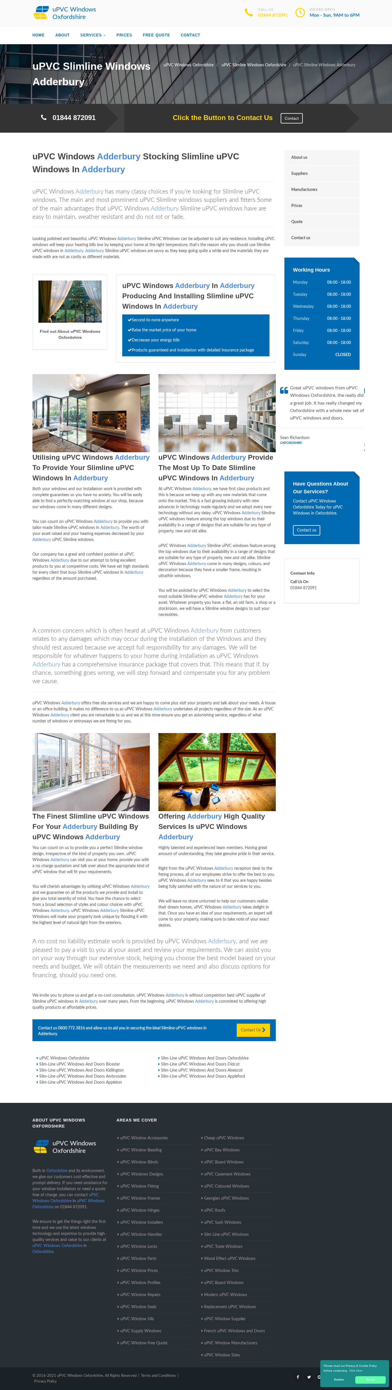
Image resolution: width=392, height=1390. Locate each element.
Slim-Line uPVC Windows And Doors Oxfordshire (205, 1058)
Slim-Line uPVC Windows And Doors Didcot (200, 1064)
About (62, 35)
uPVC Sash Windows (222, 1223)
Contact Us (251, 1030)
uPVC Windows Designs (141, 1174)
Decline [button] (339, 1379)
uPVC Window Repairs (140, 1295)
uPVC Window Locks (138, 1247)
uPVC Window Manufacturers (230, 1343)
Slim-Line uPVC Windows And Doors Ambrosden (82, 1076)
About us (299, 158)
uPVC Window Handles (141, 1235)
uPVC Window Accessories (144, 1138)
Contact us (300, 238)
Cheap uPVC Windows (224, 1138)
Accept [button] (370, 1379)
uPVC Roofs (214, 1211)
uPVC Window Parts (138, 1259)
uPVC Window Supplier (225, 1319)
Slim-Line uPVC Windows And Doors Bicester (79, 1064)
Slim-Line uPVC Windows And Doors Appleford (203, 1076)
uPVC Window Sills (137, 1319)
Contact (190, 35)
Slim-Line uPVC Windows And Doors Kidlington (81, 1070)
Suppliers (299, 174)
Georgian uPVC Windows (226, 1198)
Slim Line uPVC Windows (226, 1235)
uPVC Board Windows (224, 1162)
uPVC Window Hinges (140, 1211)
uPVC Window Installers (141, 1223)
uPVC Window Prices (139, 1271)
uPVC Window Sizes (222, 1355)
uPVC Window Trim (221, 1271)
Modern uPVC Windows (225, 1295)
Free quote (156, 35)
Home (38, 35)
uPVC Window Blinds (139, 1162)
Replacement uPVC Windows (230, 1307)
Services (91, 35)
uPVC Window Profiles (140, 1283)
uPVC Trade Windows (223, 1247)
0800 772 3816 (71, 1028)
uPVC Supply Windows (140, 1331)
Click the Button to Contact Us (220, 117)
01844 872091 (273, 15)
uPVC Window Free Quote (143, 1343)
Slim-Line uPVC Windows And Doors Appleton (80, 1082)
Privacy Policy (45, 1381)
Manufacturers (304, 190)
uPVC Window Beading (141, 1150)
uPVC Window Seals (138, 1307)
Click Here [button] (355, 1370)
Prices (124, 35)
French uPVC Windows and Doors (234, 1331)
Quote (296, 222)
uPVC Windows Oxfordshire (64, 1058)
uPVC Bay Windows (222, 1150)
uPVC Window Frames (140, 1198)
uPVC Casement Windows (227, 1174)
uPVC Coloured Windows (226, 1186)
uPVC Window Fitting (139, 1186)
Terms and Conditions (158, 1376)
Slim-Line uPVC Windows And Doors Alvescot (201, 1070)
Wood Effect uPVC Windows (229, 1259)
